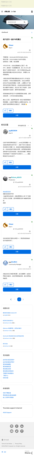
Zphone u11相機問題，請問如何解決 (12, 328)
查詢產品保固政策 (8, 371)
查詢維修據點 (7, 364)
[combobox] (17, 22)
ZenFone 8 (5, 32)
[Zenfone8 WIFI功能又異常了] (28, 125)
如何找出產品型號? (8, 360)
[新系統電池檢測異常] (31, 125)
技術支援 (5, 378)
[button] (5, 110)
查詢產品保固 (7, 369)
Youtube (11, 429)
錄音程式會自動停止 (8, 320)
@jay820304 (7, 191)
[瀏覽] (2, 11)
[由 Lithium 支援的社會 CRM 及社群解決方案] (28, 452)
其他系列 (6, 315)
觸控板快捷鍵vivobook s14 (9, 313)
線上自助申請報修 (8, 397)
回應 (18, 182)
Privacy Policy (18, 443)
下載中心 (5, 375)
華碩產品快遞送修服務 (9, 395)
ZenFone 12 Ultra (8, 323)
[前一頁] (11, 299)
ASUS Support (7, 412)
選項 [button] (32, 32)
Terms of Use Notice (7, 443)
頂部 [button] (5, 452)
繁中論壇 (6, 440)
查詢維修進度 (7, 366)
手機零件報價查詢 (8, 373)
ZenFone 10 (6, 346)
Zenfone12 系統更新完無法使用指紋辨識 (13, 336)
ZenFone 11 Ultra (8, 330)
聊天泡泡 (5, 344)
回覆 (17, 115)
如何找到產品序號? (8, 362)
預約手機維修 (7, 393)
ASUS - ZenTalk (10, 11)
